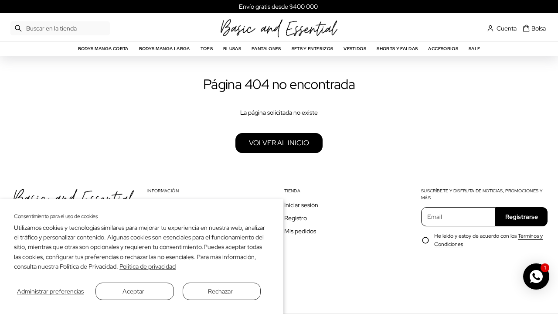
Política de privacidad (147, 266)
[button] (60, 28)
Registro (295, 218)
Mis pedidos (300, 231)
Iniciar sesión (301, 205)
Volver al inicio (279, 142)
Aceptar (133, 291)
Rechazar (220, 291)
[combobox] (60, 28)
